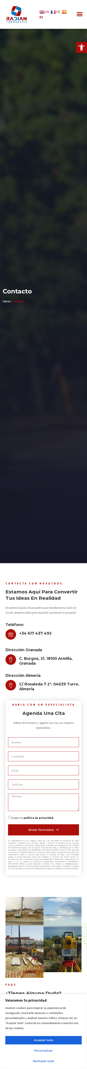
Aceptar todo (43, 1040)
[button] (81, 47)
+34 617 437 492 (35, 633)
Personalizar (43, 1050)
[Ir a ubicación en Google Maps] (10, 659)
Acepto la (32, 817)
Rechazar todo (43, 1061)
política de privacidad (38, 817)
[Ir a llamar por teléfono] (10, 634)
